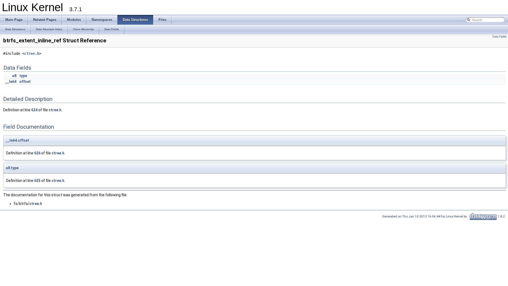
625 (37, 180)
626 (37, 153)
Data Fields (499, 36)
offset (25, 81)
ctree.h (31, 53)
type (23, 76)
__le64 (10, 81)
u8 (14, 76)
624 (34, 110)
